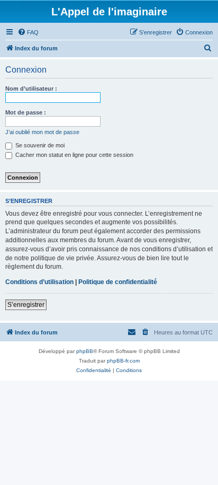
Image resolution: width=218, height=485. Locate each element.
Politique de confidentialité (117, 282)
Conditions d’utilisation (39, 282)
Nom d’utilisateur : (31, 88)
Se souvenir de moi (39, 145)
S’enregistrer (25, 304)
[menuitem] (28, 32)
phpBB (84, 351)
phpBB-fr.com (123, 361)
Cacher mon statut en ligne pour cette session (73, 155)
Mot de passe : (25, 112)
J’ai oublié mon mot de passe (42, 132)
